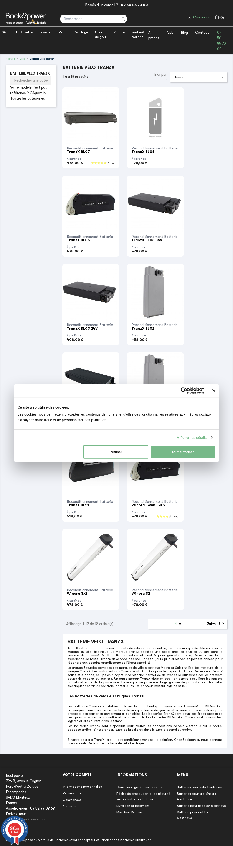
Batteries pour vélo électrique (199, 787)
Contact (202, 33)
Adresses (69, 806)
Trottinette (24, 32)
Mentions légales (129, 812)
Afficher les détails (192, 437)
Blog (184, 33)
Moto (62, 32)
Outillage (80, 32)
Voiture (119, 32)
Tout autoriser (183, 452)
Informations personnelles (82, 786)
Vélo (5, 32)
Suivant (216, 623)
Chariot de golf (101, 34)
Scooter (45, 32)
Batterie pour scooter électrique (201, 805)
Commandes (72, 800)
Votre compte (77, 775)
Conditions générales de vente (139, 787)
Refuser (115, 452)
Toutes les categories (27, 98)
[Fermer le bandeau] (213, 390)
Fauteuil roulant (138, 34)
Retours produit (75, 793)
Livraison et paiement (132, 805)
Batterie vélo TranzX (30, 73)
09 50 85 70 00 (133, 5)
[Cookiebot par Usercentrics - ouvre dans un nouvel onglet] (184, 390)
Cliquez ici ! (39, 93)
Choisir (198, 77)
